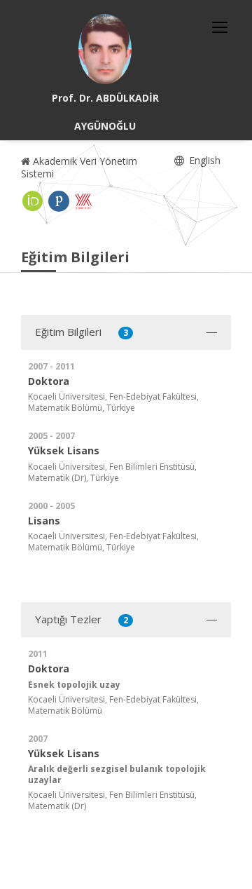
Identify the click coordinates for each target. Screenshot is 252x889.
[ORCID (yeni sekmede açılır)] (33, 201)
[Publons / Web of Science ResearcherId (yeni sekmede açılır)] (58, 201)
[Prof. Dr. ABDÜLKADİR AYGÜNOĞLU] (105, 49)
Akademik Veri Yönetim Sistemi (79, 167)
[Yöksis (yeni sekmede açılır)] (83, 201)
